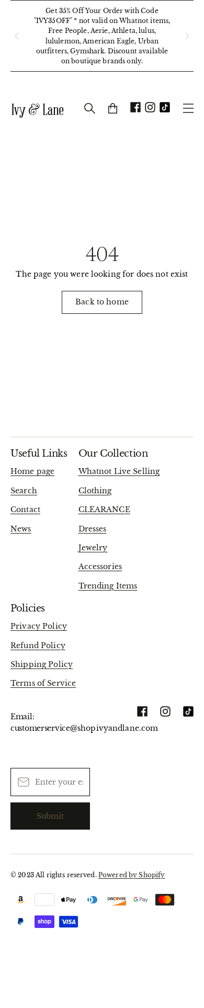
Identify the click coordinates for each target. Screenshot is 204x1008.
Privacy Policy (38, 626)
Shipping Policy (41, 664)
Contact (25, 509)
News (20, 529)
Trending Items (108, 586)
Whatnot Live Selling (119, 471)
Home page (32, 471)
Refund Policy (37, 645)
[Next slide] (187, 36)
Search (23, 490)
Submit (50, 816)
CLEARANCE (104, 509)
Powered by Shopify (131, 875)
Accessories (100, 566)
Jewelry (93, 547)
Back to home (102, 302)
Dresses (92, 529)
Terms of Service (43, 683)
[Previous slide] (16, 36)
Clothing (95, 490)
